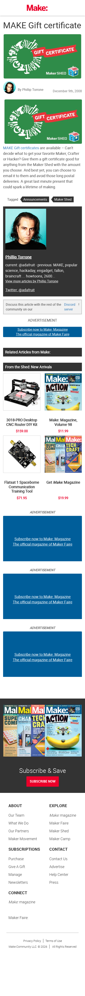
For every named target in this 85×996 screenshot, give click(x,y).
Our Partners (18, 830)
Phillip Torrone (18, 257)
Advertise (56, 866)
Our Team (16, 815)
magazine (62, 815)
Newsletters (18, 882)
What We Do (18, 823)
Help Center (58, 874)
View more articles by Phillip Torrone (31, 281)
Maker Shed (63, 199)
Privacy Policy (32, 941)
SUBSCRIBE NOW (42, 781)
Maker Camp (59, 838)
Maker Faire (58, 823)
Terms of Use (53, 941)
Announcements (35, 199)
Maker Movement (22, 838)
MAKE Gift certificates (21, 147)
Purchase (16, 858)
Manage (15, 874)
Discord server (69, 306)
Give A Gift (16, 866)
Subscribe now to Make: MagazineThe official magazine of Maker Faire (42, 331)
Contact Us (58, 858)
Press (53, 882)
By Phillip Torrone (30, 89)
